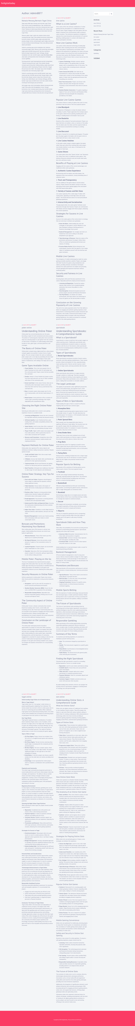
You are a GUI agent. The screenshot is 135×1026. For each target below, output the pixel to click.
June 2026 (96, 23)
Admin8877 (34, 18)
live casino (60, 20)
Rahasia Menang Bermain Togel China (36, 20)
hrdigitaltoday (8, 3)
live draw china (48, 55)
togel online (26, 697)
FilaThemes (78, 1019)
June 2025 (96, 26)
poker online (27, 327)
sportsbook (60, 327)
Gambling (96, 53)
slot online (60, 697)
